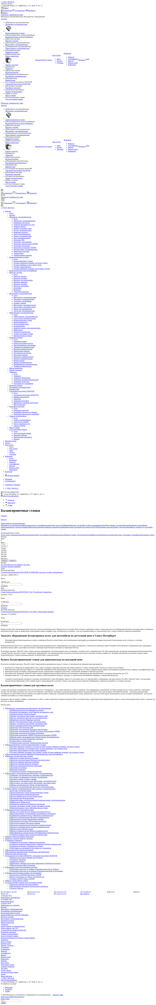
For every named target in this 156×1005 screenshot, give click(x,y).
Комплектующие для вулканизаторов (77, 535)
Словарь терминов (7, 966)
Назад (11, 213)
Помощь (4, 961)
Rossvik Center (58, 995)
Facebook (11, 500)
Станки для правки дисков (126, 535)
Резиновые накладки (21, 410)
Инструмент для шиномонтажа (25, 297)
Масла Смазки (135, 527)
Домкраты (17, 376)
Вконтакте (11, 503)
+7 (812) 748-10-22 (7, 2)
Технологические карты (9, 972)
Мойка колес (95, 535)
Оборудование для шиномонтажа (26, 316)
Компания (13, 460)
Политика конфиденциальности (12, 997)
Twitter (10, 505)
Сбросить (13, 561)
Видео (3, 974)
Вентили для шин (20, 276)
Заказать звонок (6, 4)
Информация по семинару (10, 905)
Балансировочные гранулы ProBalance (56, 525)
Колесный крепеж (35, 527)
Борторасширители (30, 535)
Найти (4, 1003)
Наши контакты (6, 976)
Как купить (13, 449)
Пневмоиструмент (20, 341)
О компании (5, 949)
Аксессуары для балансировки (12, 535)
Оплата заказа (6, 970)
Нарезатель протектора (108, 535)
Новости (4, 951)
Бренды (3, 955)
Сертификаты (6, 953)
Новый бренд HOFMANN (10, 898)
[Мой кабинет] (2, 190)
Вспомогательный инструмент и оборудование (18, 938)
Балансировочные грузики (23, 261)
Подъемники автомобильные (52, 527)
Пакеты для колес (15, 527)
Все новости (84, 894)
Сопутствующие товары (22, 433)
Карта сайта (5, 999)
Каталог (12, 215)
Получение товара (7, 965)
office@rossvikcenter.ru (11, 496)
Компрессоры (68, 527)
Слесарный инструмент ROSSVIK (26, 395)
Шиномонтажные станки (145, 535)
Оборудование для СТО (9, 928)
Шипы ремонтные (7, 922)
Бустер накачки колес (44, 535)
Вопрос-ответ (6, 957)
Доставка (4, 968)
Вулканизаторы (58, 535)
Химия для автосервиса (22, 420)
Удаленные (5, 947)
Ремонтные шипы (7, 901)
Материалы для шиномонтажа (24, 221)
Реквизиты (5, 959)
